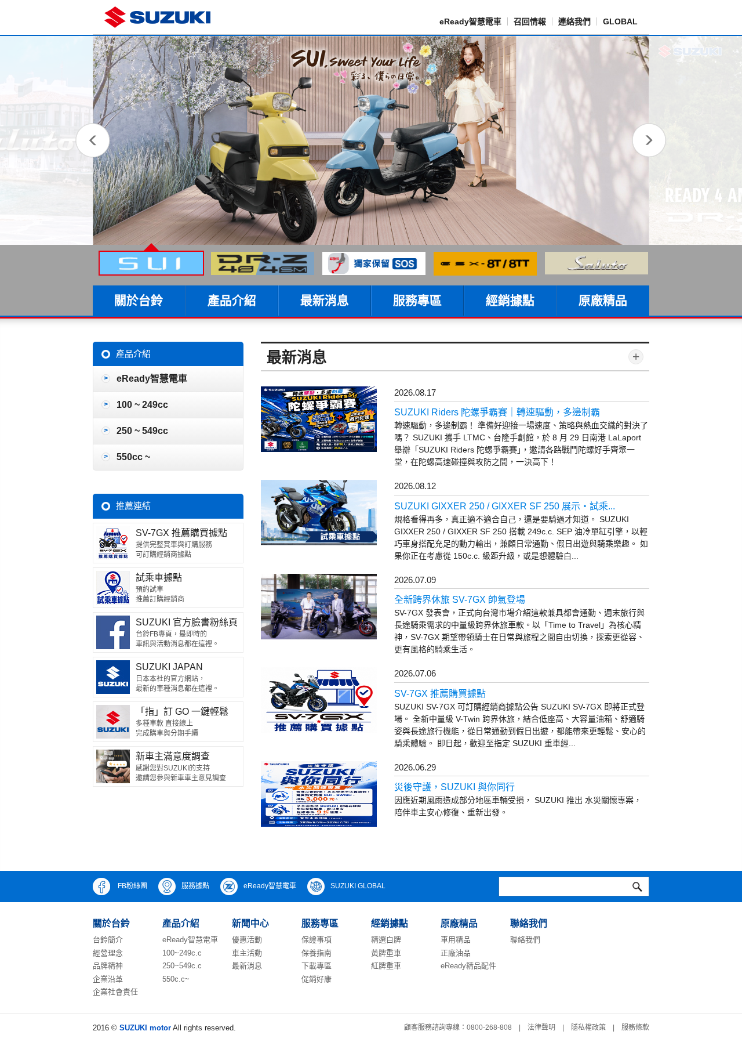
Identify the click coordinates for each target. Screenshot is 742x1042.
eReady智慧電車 (470, 21)
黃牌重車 (386, 953)
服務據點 (195, 886)
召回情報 (530, 21)
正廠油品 (456, 953)
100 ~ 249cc (142, 405)
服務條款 (635, 1027)
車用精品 (456, 939)
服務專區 (417, 300)
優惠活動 (247, 939)
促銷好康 (316, 979)
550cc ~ (133, 457)
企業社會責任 (115, 991)
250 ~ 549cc (142, 431)
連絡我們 (574, 21)
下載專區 (316, 965)
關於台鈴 (138, 300)
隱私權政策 (588, 1027)
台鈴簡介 (108, 939)
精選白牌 (386, 939)
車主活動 (247, 953)
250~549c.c (182, 965)
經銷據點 (510, 300)
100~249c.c (182, 953)
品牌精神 (108, 965)
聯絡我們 (525, 939)
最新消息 (324, 300)
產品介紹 (232, 300)
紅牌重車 (386, 965)
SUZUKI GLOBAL (357, 886)
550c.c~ (176, 979)
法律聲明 (541, 1027)
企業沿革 (108, 979)
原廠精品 (603, 300)
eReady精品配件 (468, 965)
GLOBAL (620, 21)
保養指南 (316, 953)
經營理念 (108, 953)
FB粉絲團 (131, 886)
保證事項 (316, 939)
